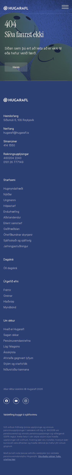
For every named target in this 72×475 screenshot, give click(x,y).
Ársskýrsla (9, 352)
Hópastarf (9, 205)
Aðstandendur (12, 217)
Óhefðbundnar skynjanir (17, 234)
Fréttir (7, 290)
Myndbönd (9, 307)
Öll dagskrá (10, 268)
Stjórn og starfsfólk (15, 363)
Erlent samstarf (12, 223)
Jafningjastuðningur (15, 246)
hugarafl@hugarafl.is (16, 132)
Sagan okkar (11, 335)
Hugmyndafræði (13, 188)
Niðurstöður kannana (16, 369)
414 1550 (9, 145)
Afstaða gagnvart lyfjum (18, 358)
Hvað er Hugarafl (13, 329)
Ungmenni (9, 200)
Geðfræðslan (11, 228)
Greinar (7, 295)
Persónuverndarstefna (17, 340)
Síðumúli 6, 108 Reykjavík (18, 120)
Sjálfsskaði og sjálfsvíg (17, 240)
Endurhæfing (11, 211)
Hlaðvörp (8, 301)
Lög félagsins (11, 346)
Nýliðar (7, 194)
